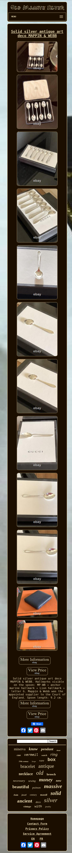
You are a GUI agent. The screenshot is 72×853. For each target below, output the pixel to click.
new (58, 780)
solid (56, 793)
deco (38, 802)
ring (54, 754)
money (46, 779)
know (33, 749)
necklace (26, 774)
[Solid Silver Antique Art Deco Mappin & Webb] (37, 57)
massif (43, 794)
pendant (47, 749)
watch (44, 755)
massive (53, 786)
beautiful (20, 786)
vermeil (31, 755)
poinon (36, 787)
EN (33, 838)
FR (41, 838)
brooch (51, 774)
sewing (32, 780)
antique (46, 766)
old (39, 773)
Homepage (37, 818)
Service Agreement (37, 833)
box (52, 759)
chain (16, 795)
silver (50, 800)
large (34, 761)
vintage (27, 806)
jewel (24, 795)
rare (41, 760)
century (33, 795)
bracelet (27, 766)
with (38, 806)
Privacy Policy (37, 828)
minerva (19, 749)
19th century (23, 761)
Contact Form (37, 823)
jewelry (48, 806)
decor (58, 750)
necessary (19, 780)
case (19, 755)
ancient (24, 800)
